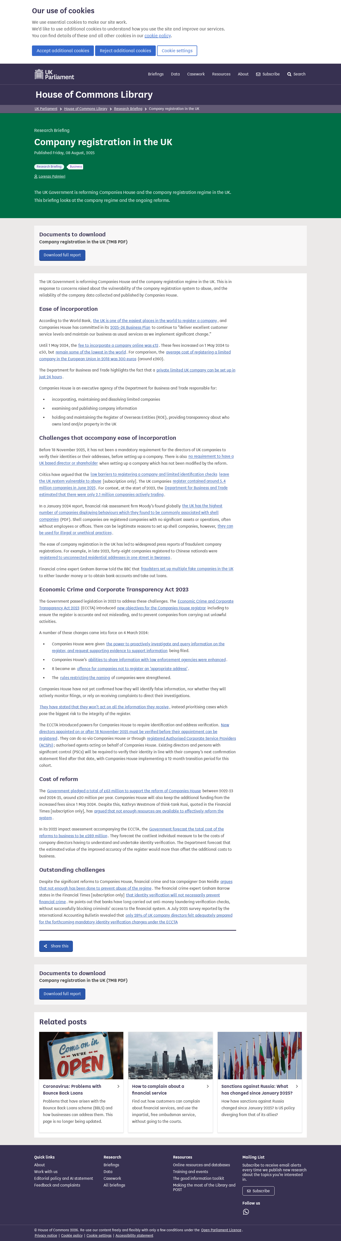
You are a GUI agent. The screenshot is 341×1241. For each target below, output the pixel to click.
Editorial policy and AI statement (63, 1178)
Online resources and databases (201, 1165)
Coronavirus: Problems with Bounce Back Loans (72, 1090)
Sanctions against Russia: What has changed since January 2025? (256, 1090)
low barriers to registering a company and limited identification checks (154, 474)
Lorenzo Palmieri (52, 176)
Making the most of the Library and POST (204, 1187)
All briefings (114, 1185)
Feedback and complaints (57, 1185)
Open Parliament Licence (221, 1230)
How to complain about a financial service (158, 1090)
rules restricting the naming (85, 677)
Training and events (190, 1172)
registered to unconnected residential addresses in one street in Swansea (105, 557)
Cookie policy (72, 1236)
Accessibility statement (134, 1236)
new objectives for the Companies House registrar (161, 608)
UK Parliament (46, 109)
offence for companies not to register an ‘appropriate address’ (132, 668)
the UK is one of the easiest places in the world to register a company (155, 320)
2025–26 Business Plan (130, 327)
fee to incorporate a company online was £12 (118, 345)
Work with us (45, 1172)
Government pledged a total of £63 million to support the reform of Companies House (124, 791)
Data (175, 74)
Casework (196, 74)
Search (299, 74)
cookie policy (158, 35)
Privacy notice (46, 1236)
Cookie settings (177, 50)
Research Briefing (128, 109)
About (243, 74)
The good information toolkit (198, 1178)
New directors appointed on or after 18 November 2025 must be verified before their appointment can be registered (134, 732)
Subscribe (271, 74)
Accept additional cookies (63, 50)
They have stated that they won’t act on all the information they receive (104, 707)
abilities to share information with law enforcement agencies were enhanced (157, 659)
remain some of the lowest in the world (91, 352)
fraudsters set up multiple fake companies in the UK (187, 569)
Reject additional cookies (125, 50)
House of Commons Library (94, 94)
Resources (221, 74)
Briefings (156, 74)
